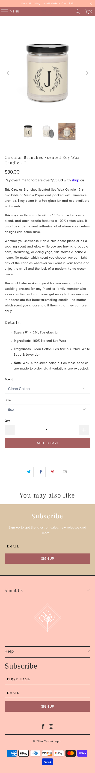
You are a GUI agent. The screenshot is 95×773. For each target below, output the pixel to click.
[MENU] (2, 11)
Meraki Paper (52, 741)
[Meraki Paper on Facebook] (43, 728)
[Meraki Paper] (47, 11)
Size (8, 400)
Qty (7, 420)
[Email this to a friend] (65, 472)
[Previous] (8, 73)
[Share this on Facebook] (41, 472)
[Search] (78, 11)
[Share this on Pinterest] (53, 472)
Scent (9, 379)
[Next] (87, 73)
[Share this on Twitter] (29, 472)
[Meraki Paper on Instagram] (51, 728)
